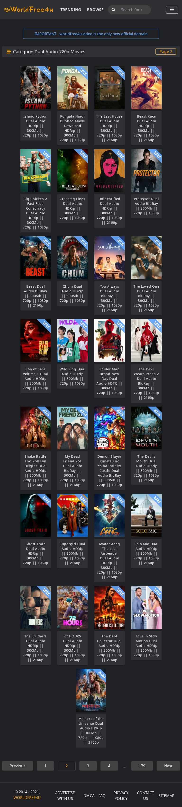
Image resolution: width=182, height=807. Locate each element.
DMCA (89, 795)
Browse (95, 9)
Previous (17, 765)
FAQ (102, 795)
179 (142, 765)
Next (168, 765)
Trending (70, 9)
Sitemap (166, 795)
